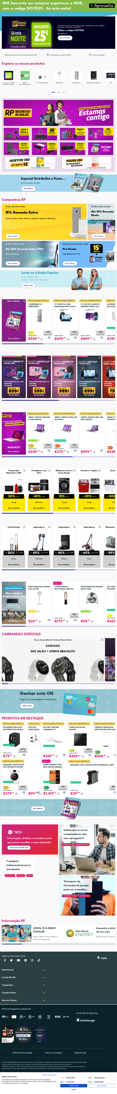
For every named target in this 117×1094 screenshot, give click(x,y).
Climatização (14, 527)
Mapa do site (80, 1053)
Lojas (103, 958)
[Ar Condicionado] (42, 75)
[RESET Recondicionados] (25, 75)
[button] (102, 6)
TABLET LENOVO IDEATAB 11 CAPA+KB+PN (39, 419)
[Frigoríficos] (76, 75)
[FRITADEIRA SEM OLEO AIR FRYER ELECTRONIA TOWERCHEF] (14, 739)
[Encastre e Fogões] (89, 485)
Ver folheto (28, 189)
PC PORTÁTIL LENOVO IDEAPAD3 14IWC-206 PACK (90, 306)
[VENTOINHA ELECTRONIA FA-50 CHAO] (92, 597)
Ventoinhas (59, 83)
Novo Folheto (14, 301)
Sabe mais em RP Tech (19, 847)
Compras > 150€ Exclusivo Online (8, 83)
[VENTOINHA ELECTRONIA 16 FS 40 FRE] (39, 597)
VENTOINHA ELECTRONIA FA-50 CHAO (92, 588)
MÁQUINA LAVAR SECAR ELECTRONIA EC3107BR (13, 766)
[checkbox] (62, 1078)
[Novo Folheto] (14, 316)
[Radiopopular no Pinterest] (25, 961)
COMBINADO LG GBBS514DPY (35, 306)
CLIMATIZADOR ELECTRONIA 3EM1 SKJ (64, 588)
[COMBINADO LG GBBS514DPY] (39, 314)
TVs (110, 83)
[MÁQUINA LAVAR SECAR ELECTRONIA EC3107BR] (14, 777)
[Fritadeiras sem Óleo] (39, 485)
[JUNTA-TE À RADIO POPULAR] (16, 933)
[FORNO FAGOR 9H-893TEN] (80, 739)
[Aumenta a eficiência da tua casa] (79, 933)
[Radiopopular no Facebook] (5, 961)
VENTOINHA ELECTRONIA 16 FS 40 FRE (39, 588)
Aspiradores (39, 527)
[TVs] (111, 75)
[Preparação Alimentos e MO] (14, 485)
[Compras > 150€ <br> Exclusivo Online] (8, 75)
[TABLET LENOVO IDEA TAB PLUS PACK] (65, 427)
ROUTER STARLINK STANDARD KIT (51, 729)
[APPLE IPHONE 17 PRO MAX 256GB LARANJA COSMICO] (54, 777)
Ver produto (14, 395)
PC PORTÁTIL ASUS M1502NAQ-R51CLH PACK (65, 306)
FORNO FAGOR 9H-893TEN (77, 729)
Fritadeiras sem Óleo (39, 472)
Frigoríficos (76, 83)
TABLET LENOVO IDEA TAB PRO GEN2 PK (92, 419)
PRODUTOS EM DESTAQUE (22, 718)
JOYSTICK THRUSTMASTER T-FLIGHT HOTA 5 (34, 729)
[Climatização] (14, 542)
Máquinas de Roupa (94, 83)
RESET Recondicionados (25, 83)
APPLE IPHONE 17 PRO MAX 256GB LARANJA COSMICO (52, 766)
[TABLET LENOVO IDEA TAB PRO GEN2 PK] (92, 427)
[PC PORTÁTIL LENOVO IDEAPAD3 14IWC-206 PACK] (92, 314)
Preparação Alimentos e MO (13, 472)
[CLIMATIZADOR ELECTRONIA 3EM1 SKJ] (65, 597)
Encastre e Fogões (89, 471)
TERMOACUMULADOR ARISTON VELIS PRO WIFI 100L (105, 729)
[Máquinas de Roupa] (93, 75)
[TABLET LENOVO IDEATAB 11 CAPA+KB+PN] (39, 427)
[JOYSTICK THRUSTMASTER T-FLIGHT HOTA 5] (34, 738)
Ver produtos (13, 236)
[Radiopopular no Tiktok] (39, 961)
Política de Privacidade (22, 1053)
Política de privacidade (50, 1075)
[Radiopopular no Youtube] (18, 961)
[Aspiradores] (39, 542)
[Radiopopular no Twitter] (11, 961)
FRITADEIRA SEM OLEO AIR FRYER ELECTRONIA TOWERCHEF (13, 729)
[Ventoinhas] (59, 75)
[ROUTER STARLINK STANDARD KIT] (54, 739)
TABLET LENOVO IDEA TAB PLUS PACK (66, 419)
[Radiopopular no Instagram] (32, 961)
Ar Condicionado (42, 83)
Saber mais (28, 285)
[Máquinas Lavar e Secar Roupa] (64, 485)
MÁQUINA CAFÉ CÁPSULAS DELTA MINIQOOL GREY (92, 765)
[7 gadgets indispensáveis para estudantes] (33, 888)
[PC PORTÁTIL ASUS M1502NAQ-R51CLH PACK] (65, 314)
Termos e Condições (53, 1053)
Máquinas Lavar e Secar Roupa (64, 472)
